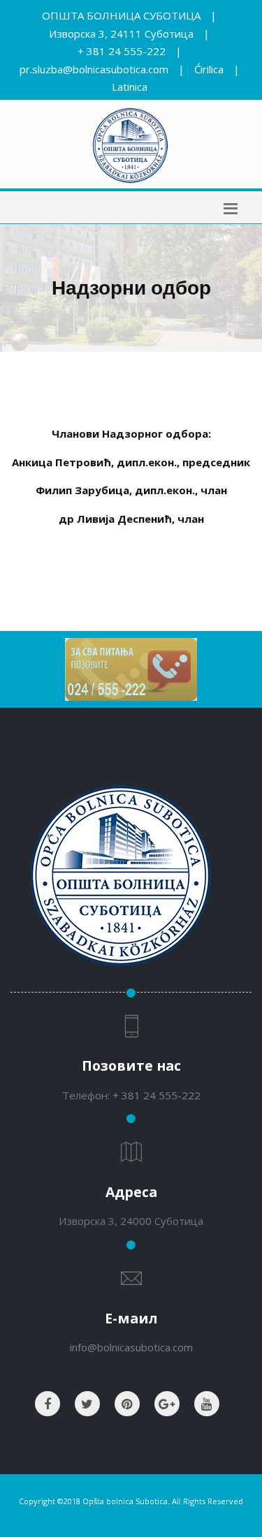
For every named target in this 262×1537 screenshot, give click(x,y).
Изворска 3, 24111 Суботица (121, 33)
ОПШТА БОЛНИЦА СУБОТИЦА (121, 15)
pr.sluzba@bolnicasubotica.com (94, 69)
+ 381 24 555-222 (122, 51)
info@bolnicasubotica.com (131, 1347)
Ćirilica (209, 69)
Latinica (129, 87)
